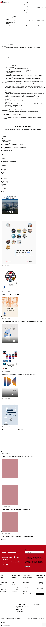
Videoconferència (3, 582)
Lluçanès (4, 188)
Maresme (4, 190)
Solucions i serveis (16, 575)
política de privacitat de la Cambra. (36, 563)
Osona (3, 191)
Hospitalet (4, 187)
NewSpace (4, 170)
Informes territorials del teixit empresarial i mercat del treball (14, 147)
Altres (3, 138)
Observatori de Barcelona (7, 150)
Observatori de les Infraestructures (9, 161)
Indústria (4, 169)
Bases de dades (3, 591)
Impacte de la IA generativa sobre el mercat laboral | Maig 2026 (15, 347)
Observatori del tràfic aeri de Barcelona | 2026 (11, 218)
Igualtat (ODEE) (4, 153)
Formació (2, 575)
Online (1, 577)
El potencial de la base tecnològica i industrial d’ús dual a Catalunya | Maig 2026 (19, 374)
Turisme (3, 173)
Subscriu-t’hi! (27, 566)
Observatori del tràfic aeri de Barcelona (10, 162)
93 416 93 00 (22, 609)
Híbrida (1, 584)
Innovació (13, 584)
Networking (14, 577)
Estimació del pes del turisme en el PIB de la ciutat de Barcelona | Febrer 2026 (18, 456)
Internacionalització (27, 575)
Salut (3, 172)
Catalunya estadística (6, 140)
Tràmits (24, 596)
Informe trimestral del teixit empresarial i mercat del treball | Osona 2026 (17, 509)
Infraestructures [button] (4, 154)
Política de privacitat (10, 618)
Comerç (13, 582)
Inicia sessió (40, 594)
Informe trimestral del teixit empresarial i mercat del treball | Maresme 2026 (17, 536)
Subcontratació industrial (28, 593)
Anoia (3, 179)
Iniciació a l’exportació (27, 577)
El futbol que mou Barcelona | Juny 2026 (10, 294)
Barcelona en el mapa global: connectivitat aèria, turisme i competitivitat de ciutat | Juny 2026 (22, 321)
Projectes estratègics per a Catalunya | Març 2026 (12, 429)
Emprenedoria (14, 591)
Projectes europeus (15, 587)
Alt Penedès (4, 178)
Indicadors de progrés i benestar (8, 143)
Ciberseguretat (3, 589)
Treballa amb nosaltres (40, 586)
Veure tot (7, 43)
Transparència (40, 577)
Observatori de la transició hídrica (9, 160)
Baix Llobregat (5, 181)
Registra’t (40, 596)
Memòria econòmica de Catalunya (9, 148)
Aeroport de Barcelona (6, 157)
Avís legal (2, 618)
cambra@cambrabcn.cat (21, 612)
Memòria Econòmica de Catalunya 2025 (10, 268)
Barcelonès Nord (5, 182)
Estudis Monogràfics (6, 141)
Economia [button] (3, 136)
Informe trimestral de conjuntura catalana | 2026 (12, 401)
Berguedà (4, 184)
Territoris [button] (2, 176)
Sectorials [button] (3, 165)
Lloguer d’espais (15, 589)
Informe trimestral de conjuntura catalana (10, 146)
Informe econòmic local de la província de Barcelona (12, 144)
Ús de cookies (18, 618)
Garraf (3, 185)
